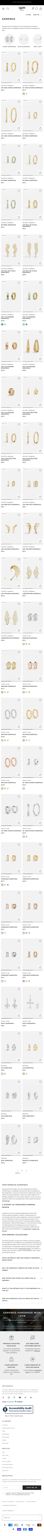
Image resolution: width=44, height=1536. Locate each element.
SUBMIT (33, 776)
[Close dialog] (42, 759)
